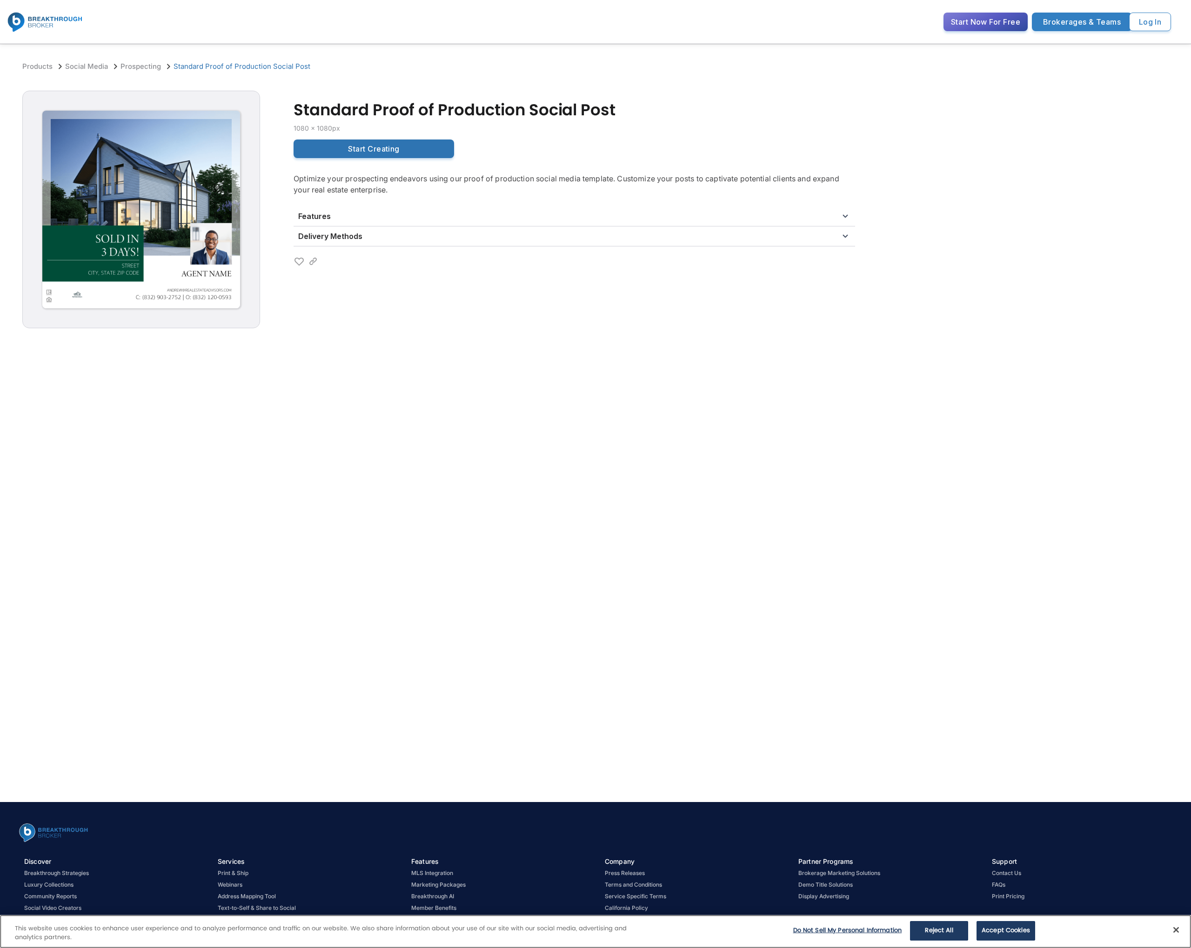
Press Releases (625, 872)
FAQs (998, 884)
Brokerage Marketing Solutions (839, 872)
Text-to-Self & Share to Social (257, 907)
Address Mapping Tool (247, 896)
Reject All (939, 930)
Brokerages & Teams (1082, 22)
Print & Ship (233, 872)
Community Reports (50, 896)
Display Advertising (823, 896)
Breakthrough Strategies (56, 872)
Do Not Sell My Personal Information (847, 930)
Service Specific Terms (635, 896)
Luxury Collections (49, 884)
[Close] (1176, 930)
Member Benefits (433, 907)
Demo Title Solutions (825, 884)
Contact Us (1006, 872)
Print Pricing (1008, 896)
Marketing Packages (438, 884)
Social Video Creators (52, 907)
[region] (595, 931)
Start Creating (373, 148)
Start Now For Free (985, 22)
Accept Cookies (1006, 930)
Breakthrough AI (432, 896)
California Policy (626, 907)
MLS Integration (432, 872)
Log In (1150, 22)
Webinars (230, 884)
